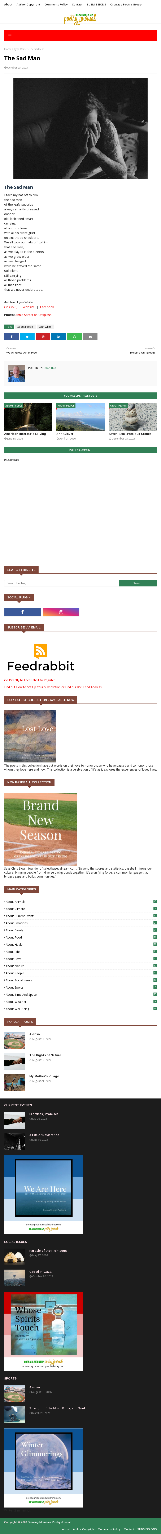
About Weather (81, 1002)
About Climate (81, 909)
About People (25, 327)
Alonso (34, 1034)
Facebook (47, 307)
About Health (81, 945)
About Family (81, 930)
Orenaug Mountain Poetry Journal (49, 1522)
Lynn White (20, 49)
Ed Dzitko (49, 368)
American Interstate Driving (25, 434)
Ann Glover (64, 434)
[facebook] (22, 612)
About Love (81, 959)
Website (29, 307)
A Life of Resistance (44, 1135)
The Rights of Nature (45, 1055)
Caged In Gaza (40, 1271)
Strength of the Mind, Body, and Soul (57, 1408)
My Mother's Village (44, 1076)
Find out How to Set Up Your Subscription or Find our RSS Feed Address (53, 687)
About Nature (81, 966)
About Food (81, 937)
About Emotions (81, 923)
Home (8, 49)
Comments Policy (56, 4)
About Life (81, 952)
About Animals (81, 902)
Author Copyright (28, 4)
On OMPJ (10, 307)
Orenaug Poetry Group (126, 4)
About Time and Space (81, 995)
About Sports (81, 987)
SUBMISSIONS (96, 4)
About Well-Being (81, 1009)
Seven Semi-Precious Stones (130, 434)
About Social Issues (81, 980)
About (8, 4)
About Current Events (81, 916)
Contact (77, 4)
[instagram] (61, 612)
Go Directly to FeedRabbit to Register (29, 680)
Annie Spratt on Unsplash (34, 315)
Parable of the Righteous (48, 1250)
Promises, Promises (44, 1114)
